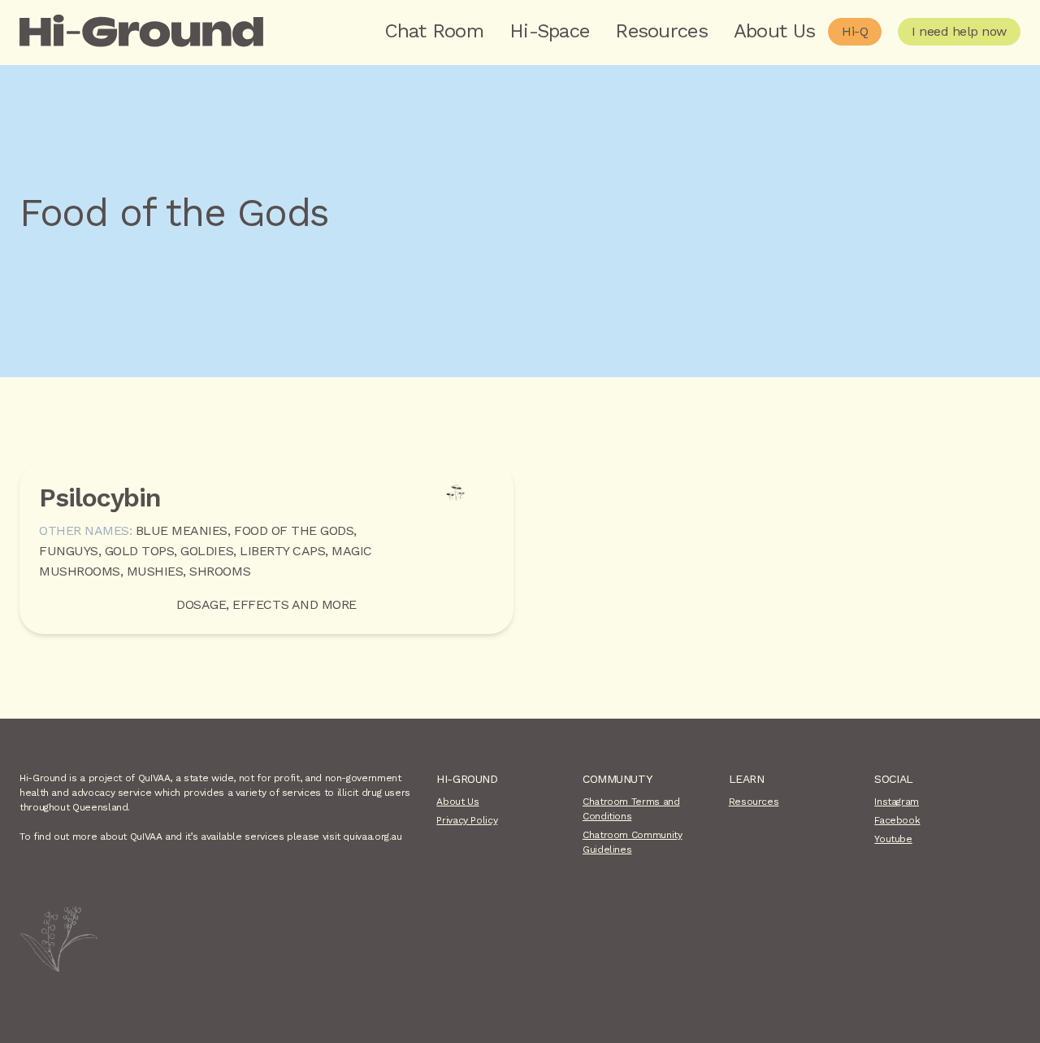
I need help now (959, 31)
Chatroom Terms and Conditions (631, 809)
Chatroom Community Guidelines (632, 842)
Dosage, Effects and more (266, 604)
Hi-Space (549, 31)
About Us (774, 31)
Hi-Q (855, 31)
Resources (661, 31)
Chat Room (434, 31)
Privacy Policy (466, 820)
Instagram (896, 801)
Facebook (897, 820)
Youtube (893, 839)
